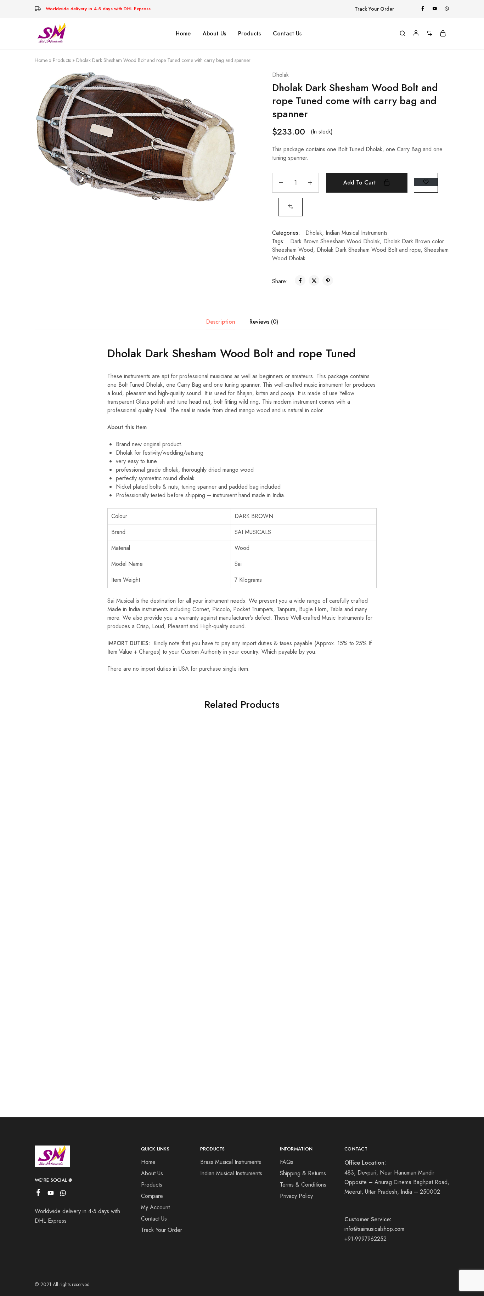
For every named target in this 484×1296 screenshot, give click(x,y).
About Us (214, 34)
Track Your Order (374, 8)
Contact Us (287, 34)
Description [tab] (220, 322)
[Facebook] (38, 1193)
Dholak (280, 75)
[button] (290, 207)
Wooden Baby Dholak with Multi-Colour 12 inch (81, 858)
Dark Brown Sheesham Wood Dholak (335, 241)
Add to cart (360, 182)
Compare (152, 1196)
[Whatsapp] (63, 1194)
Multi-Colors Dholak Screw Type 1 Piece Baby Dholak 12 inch (288, 862)
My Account (155, 1207)
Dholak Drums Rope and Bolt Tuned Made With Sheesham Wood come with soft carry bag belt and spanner (392, 855)
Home (183, 34)
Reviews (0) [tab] (263, 322)
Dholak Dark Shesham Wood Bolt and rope (369, 250)
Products (62, 60)
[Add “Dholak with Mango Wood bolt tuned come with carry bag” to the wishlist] (116, 921)
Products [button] (249, 34)
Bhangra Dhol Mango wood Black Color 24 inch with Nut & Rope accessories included (184, 1036)
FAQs (286, 1162)
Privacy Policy (296, 1196)
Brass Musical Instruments (230, 1162)
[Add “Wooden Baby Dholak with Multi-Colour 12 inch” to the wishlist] (116, 746)
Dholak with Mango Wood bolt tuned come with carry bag (81, 1033)
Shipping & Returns (303, 1173)
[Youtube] (51, 1194)
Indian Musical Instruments (357, 233)
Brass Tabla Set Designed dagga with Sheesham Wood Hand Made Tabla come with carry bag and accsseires (185, 866)
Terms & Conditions (303, 1185)
